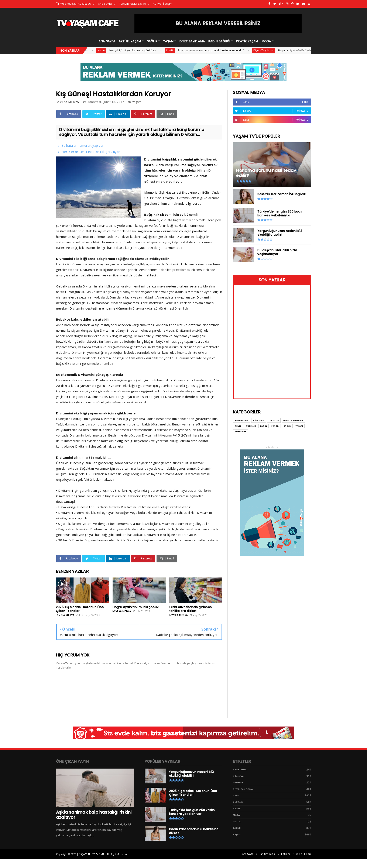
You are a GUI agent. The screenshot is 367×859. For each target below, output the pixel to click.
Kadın (263, 426)
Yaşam (137, 102)
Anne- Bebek (241, 420)
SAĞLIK (152, 41)
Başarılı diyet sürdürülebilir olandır (279, 50)
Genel (238, 426)
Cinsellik (274, 420)
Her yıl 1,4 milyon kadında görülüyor (111, 50)
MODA (266, 41)
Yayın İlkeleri (303, 854)
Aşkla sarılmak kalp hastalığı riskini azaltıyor (94, 814)
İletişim (285, 854)
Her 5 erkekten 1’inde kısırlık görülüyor (90, 151)
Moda (236, 815)
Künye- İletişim (162, 4)
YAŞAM (168, 41)
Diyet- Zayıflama (242, 50)
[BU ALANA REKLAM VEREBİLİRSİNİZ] (218, 32)
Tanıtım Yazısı (267, 854)
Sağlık (287, 426)
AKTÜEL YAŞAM (130, 41)
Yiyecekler (240, 431)
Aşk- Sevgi (258, 420)
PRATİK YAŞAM (247, 41)
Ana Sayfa (105, 4)
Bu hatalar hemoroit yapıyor (82, 145)
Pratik (148, 50)
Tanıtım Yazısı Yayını (132, 4)
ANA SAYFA (107, 41)
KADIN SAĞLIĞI (219, 41)
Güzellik (251, 426)
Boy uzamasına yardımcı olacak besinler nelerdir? (189, 50)
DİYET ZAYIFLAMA (192, 41)
